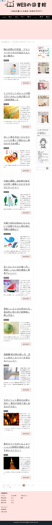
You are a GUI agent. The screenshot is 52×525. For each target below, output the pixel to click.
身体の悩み (6, 60)
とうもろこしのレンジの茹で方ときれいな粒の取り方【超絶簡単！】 (17, 96)
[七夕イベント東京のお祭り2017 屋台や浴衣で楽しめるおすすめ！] (11, 424)
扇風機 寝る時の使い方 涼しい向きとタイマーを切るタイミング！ (17, 357)
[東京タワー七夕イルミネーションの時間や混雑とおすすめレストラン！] (11, 468)
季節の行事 (6, 191)
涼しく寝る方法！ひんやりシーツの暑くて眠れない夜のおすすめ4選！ (17, 140)
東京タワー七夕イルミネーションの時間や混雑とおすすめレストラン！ (17, 447)
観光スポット (24, 495)
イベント (6, 411)
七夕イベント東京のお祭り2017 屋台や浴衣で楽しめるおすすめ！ (17, 403)
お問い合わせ (4, 511)
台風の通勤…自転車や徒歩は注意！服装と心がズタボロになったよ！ (17, 184)
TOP (6, 41)
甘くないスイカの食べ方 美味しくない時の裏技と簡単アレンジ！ (17, 269)
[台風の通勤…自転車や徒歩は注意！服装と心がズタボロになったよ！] (11, 205)
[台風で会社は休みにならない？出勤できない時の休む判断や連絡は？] (11, 247)
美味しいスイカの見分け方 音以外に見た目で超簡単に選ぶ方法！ (18, 312)
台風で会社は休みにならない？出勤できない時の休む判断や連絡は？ (17, 226)
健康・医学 (3, 502)
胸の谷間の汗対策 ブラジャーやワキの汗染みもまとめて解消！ (17, 52)
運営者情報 (3, 509)
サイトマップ (4, 507)
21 (26, 485)
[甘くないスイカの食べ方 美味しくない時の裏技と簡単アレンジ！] (11, 291)
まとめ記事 (13, 495)
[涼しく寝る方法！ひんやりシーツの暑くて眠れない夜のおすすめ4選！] (11, 161)
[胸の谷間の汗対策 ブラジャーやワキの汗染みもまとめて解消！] (11, 73)
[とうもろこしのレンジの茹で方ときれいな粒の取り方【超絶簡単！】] (11, 117)
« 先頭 (8, 485)
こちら (41, 162)
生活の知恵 (6, 104)
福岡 (22, 497)
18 (19, 485)
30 (32, 485)
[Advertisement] (26, 30)
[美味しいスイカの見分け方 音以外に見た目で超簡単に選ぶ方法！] (11, 333)
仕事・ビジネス (7, 233)
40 (3, 487)
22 (28, 485)
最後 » (10, 487)
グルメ (12, 502)
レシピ (12, 500)
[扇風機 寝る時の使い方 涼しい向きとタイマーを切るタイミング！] (11, 378)
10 (14, 485)
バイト (35, 17)
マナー (12, 497)
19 (21, 485)
